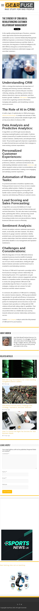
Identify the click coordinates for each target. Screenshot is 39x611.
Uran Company (11, 319)
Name (4, 472)
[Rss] (17, 604)
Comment (5, 453)
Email (4, 478)
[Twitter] (21, 604)
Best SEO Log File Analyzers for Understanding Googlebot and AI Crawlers (19, 381)
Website (4, 484)
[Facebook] (19, 604)
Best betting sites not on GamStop (12, 565)
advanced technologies (9, 115)
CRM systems (23, 97)
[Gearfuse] (19, 5)
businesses (31, 165)
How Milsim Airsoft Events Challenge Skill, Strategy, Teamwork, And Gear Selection (17, 406)
